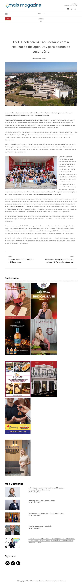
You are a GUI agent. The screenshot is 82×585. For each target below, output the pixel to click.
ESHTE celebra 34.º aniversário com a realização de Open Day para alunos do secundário (41, 47)
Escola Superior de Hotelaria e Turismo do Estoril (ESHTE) (25, 120)
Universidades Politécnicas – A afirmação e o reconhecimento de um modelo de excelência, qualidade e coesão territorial (51, 540)
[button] (40, 21)
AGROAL (41, 19)
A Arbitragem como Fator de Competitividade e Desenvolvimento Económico (46, 489)
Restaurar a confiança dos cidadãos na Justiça (46, 513)
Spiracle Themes (59, 581)
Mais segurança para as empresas (41, 501)
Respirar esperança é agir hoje (40, 526)
